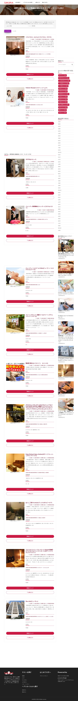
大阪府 (33, 39)
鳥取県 (59, 192)
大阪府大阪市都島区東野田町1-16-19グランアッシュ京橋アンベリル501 (39, 616)
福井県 (59, 161)
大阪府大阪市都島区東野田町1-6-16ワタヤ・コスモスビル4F (37, 567)
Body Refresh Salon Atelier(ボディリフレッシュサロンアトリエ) (39, 454)
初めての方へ (45, 2)
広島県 (59, 199)
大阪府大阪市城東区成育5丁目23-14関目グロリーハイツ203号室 (38, 54)
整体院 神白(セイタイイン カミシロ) (37, 363)
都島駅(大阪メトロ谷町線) (49, 161)
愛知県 (59, 173)
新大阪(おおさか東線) (63, 96)
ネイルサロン (24, 680)
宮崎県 (59, 225)
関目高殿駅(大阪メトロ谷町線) (48, 39)
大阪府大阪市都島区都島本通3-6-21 (32, 176)
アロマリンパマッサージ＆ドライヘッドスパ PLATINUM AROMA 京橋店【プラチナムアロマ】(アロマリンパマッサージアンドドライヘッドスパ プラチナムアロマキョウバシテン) (39, 407)
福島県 (59, 135)
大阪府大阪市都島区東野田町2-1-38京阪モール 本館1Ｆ (36, 333)
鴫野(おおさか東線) (62, 110)
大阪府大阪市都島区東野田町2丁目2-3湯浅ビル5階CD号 (36, 424)
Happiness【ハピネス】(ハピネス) (65, 377)
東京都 (59, 150)
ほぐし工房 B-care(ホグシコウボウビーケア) (39, 502)
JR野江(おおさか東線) (63, 107)
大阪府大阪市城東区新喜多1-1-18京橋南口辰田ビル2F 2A (37, 219)
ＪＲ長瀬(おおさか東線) (63, 86)
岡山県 (59, 197)
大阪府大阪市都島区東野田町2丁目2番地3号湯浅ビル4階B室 (37, 472)
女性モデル (24, 690)
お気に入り (37, 2)
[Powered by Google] (62, 678)
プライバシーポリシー (44, 675)
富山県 (59, 157)
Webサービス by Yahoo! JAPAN (63, 675)
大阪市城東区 (38, 39)
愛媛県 (59, 209)
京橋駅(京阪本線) (51, 318)
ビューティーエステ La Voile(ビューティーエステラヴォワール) (40, 268)
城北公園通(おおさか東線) (64, 104)
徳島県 (59, 204)
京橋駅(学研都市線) (50, 210)
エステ (23, 678)
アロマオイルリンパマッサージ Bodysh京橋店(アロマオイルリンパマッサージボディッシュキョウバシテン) (39, 551)
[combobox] (17, 26)
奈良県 (59, 187)
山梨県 (59, 164)
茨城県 (59, 138)
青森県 (59, 124)
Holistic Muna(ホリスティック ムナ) (36, 88)
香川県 (59, 206)
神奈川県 (59, 152)
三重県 (59, 176)
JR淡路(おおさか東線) (63, 102)
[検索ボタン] (72, 64)
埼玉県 (59, 145)
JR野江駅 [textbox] (33, 26)
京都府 (59, 180)
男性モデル (24, 692)
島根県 (59, 195)
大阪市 (44, 210)
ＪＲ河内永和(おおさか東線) (64, 80)
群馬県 (59, 143)
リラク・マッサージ (25, 684)
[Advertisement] (30, 142)
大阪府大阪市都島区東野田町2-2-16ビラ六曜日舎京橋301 (37, 374)
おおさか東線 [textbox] (9, 26)
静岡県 (59, 171)
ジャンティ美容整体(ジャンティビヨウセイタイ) (39, 207)
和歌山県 (59, 190)
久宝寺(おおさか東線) (63, 91)
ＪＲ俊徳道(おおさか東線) (64, 83)
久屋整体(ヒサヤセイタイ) (64, 311)
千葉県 (59, 147)
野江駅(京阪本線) (51, 90)
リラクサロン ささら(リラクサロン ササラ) (38, 37)
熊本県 (59, 221)
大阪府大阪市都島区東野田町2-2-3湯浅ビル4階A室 (35, 517)
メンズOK (14, 31)
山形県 (59, 133)
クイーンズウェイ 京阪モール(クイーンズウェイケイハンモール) (39, 315)
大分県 (59, 223)
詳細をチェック (30, 74)
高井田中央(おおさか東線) (64, 78)
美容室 (23, 675)
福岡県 (59, 213)
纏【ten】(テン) (61, 394)
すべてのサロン (7, 31)
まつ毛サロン (24, 682)
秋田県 (59, 131)
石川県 (59, 159)
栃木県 (59, 140)
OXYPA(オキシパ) (31, 159)
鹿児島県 (59, 228)
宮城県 (59, 128)
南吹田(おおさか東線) (63, 99)
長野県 (59, 166)
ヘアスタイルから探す (28, 2)
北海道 (59, 121)
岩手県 (59, 126)
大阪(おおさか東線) (62, 112)
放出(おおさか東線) (62, 75)
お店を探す (17, 2)
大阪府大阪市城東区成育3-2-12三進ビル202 (34, 104)
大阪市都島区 (40, 161)
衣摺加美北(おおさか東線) (64, 94)
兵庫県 (59, 185)
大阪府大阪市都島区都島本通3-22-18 (33, 284)
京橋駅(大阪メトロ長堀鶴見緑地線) (47, 365)
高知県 (59, 211)
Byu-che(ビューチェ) (32, 601)
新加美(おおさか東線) (63, 88)
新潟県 (59, 154)
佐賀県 (59, 216)
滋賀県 (59, 178)
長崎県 (59, 218)
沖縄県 (59, 230)
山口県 (59, 202)
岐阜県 (59, 169)
